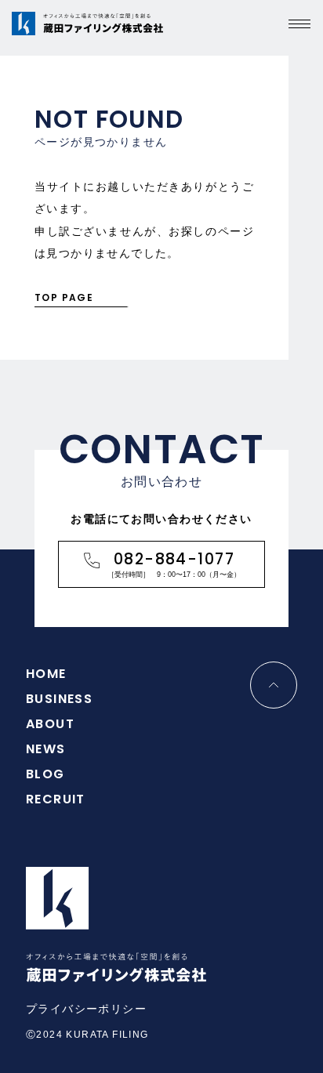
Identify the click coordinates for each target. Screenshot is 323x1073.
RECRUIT (55, 799)
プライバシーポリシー (86, 1008)
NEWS (46, 749)
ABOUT (50, 724)
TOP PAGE (63, 297)
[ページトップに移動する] (273, 685)
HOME (46, 674)
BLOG (45, 774)
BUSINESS (59, 699)
